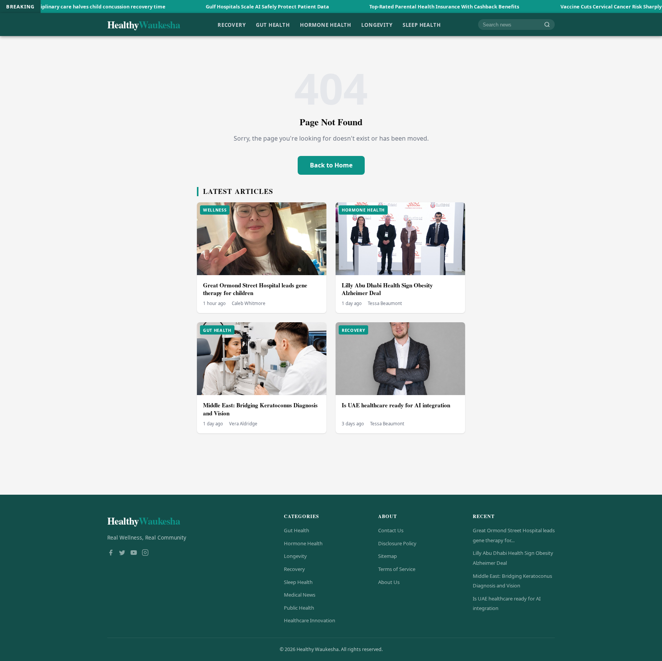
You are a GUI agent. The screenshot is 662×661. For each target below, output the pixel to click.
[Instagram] (145, 553)
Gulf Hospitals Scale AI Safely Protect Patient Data (234, 6)
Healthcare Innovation (309, 620)
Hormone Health (325, 24)
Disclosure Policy (397, 543)
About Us (389, 582)
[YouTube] (133, 553)
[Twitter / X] (122, 553)
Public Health (299, 607)
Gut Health (273, 24)
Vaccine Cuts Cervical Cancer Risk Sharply (577, 6)
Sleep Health (422, 24)
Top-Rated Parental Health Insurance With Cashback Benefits (411, 6)
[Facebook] (110, 553)
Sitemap (387, 556)
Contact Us (390, 530)
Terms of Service (396, 569)
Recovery (232, 24)
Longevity (376, 24)
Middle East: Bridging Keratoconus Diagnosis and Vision (260, 409)
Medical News (299, 594)
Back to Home (331, 165)
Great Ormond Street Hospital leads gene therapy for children (255, 289)
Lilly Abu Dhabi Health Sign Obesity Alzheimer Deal (387, 289)
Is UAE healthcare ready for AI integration (396, 405)
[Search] (547, 24)
